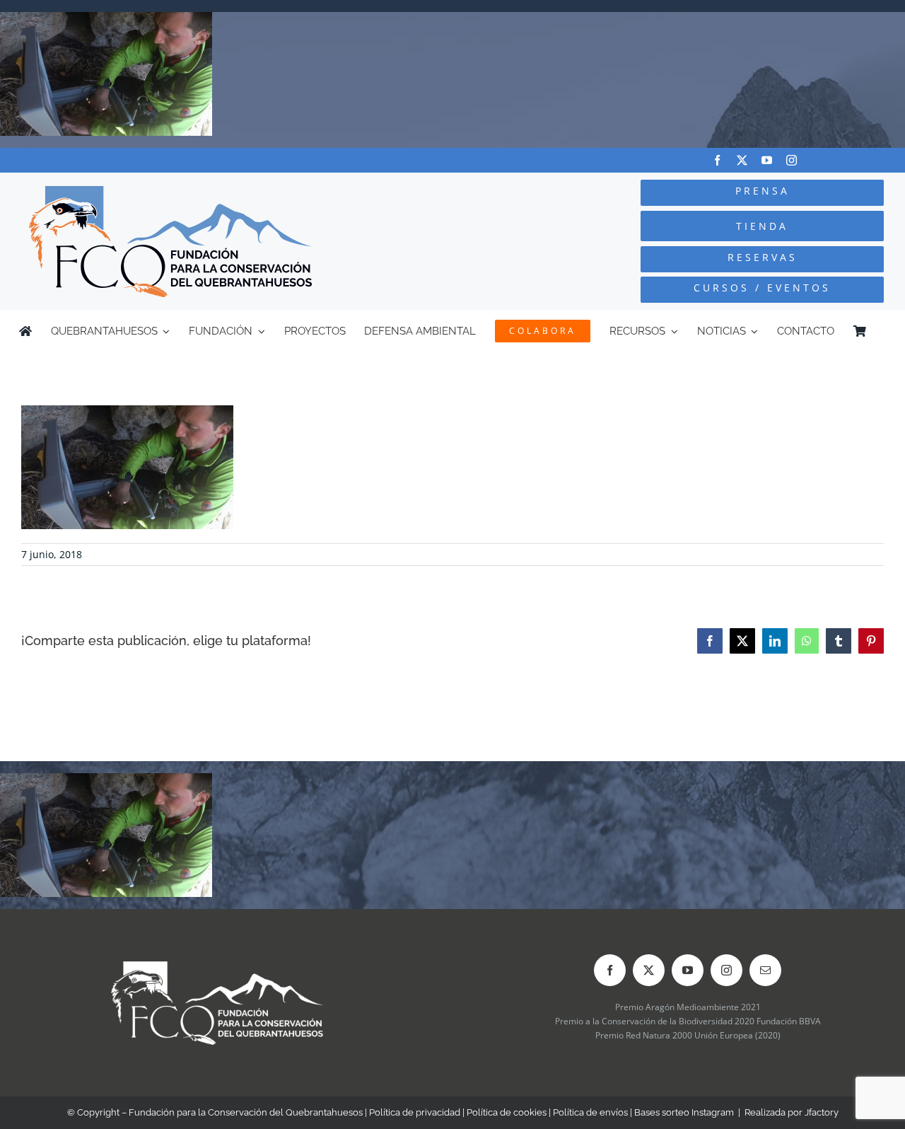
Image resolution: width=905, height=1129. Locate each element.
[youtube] (766, 160)
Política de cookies (507, 1112)
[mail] (765, 970)
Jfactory (822, 1112)
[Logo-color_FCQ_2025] (170, 192)
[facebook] (717, 160)
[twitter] (742, 160)
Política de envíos (590, 1112)
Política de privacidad (414, 1112)
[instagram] (791, 160)
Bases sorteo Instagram (684, 1112)
